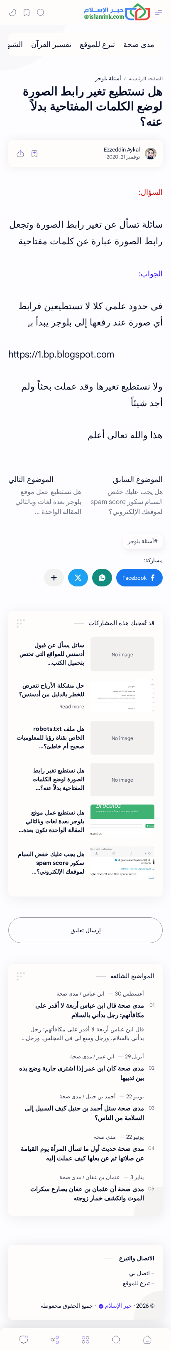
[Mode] (12, 12)
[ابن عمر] (104, 1056)
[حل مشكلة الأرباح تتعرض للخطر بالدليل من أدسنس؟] (122, 696)
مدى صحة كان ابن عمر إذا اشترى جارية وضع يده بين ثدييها (81, 1073)
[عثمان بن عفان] (101, 1177)
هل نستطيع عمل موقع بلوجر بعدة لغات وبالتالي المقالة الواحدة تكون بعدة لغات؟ (53, 821)
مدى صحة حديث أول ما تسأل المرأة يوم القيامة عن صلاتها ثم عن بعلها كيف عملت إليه (82, 1153)
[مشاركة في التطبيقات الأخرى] (54, 577)
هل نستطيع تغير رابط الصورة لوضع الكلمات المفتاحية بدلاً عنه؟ (58, 779)
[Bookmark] (26, 12)
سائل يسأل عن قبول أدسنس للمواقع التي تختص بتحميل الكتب (52, 653)
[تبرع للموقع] (97, 44)
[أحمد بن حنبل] (99, 1096)
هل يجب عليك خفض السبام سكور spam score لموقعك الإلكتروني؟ (51, 862)
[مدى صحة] (138, 44)
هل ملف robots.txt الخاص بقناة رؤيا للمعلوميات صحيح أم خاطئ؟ (50, 737)
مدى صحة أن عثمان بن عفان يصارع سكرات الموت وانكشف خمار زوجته (87, 1193)
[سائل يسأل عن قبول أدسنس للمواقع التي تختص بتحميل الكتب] (122, 654)
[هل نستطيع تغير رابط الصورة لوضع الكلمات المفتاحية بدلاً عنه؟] (122, 779)
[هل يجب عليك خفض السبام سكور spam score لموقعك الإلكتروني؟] (122, 863)
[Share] (55, 1339)
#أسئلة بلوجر (143, 541)
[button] (139, 577)
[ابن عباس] (92, 993)
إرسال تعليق (86, 930)
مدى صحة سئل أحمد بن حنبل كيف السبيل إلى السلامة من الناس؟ (84, 1113)
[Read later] (34, 153)
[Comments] (24, 1339)
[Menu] (85, 1339)
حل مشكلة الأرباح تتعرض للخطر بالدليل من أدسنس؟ (51, 690)
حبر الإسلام (118, 1305)
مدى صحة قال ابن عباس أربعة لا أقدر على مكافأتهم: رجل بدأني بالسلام (89, 1010)
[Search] (40, 12)
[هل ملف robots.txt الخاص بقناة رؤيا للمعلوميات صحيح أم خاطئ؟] (122, 737)
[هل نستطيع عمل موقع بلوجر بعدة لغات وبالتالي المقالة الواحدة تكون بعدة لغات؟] (122, 821)
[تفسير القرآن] (51, 44)
